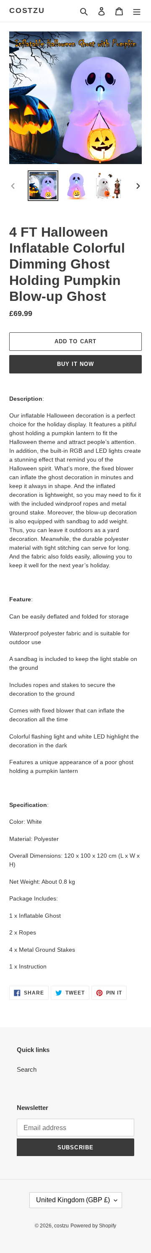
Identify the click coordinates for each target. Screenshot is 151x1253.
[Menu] (137, 11)
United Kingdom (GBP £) (73, 1199)
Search (26, 1069)
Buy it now (75, 364)
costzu (27, 10)
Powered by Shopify (93, 1226)
